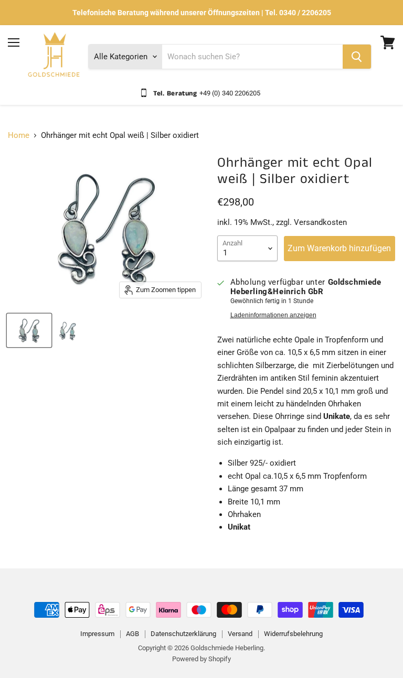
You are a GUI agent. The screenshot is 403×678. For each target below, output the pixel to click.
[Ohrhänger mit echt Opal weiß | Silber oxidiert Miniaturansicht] (29, 330)
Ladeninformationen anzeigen (273, 315)
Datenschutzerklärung (183, 634)
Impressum (97, 634)
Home (18, 135)
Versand (240, 634)
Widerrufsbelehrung (293, 634)
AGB (132, 634)
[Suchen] (357, 57)
